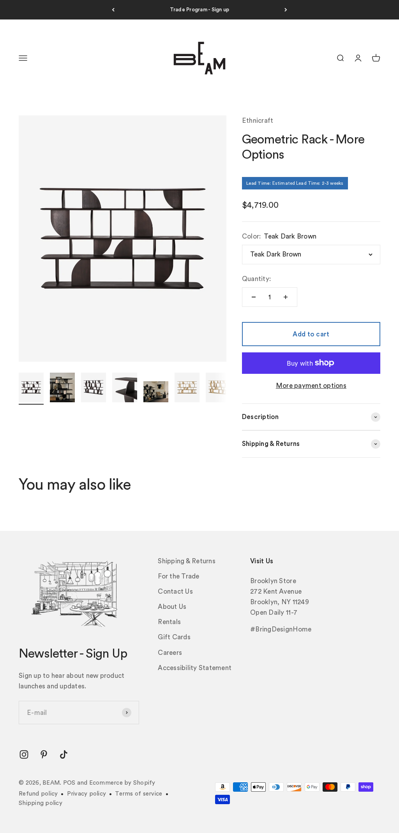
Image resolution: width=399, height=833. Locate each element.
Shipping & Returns (186, 561)
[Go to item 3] (93, 389)
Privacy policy (86, 794)
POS (69, 783)
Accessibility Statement (194, 668)
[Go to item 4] (124, 389)
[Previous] (113, 9)
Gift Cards (174, 637)
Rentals (169, 622)
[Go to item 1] (31, 389)
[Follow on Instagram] (24, 754)
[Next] (285, 9)
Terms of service (138, 794)
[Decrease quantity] (253, 297)
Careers (170, 652)
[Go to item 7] (218, 389)
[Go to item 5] (155, 393)
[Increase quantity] (285, 297)
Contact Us (175, 591)
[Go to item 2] (62, 389)
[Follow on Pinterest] (44, 754)
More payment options (311, 385)
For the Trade (178, 576)
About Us (172, 606)
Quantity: (256, 279)
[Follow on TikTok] (63, 754)
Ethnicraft (258, 120)
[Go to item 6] (187, 389)
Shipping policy (40, 803)
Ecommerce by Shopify (122, 783)
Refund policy (38, 794)
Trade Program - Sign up (200, 9)
